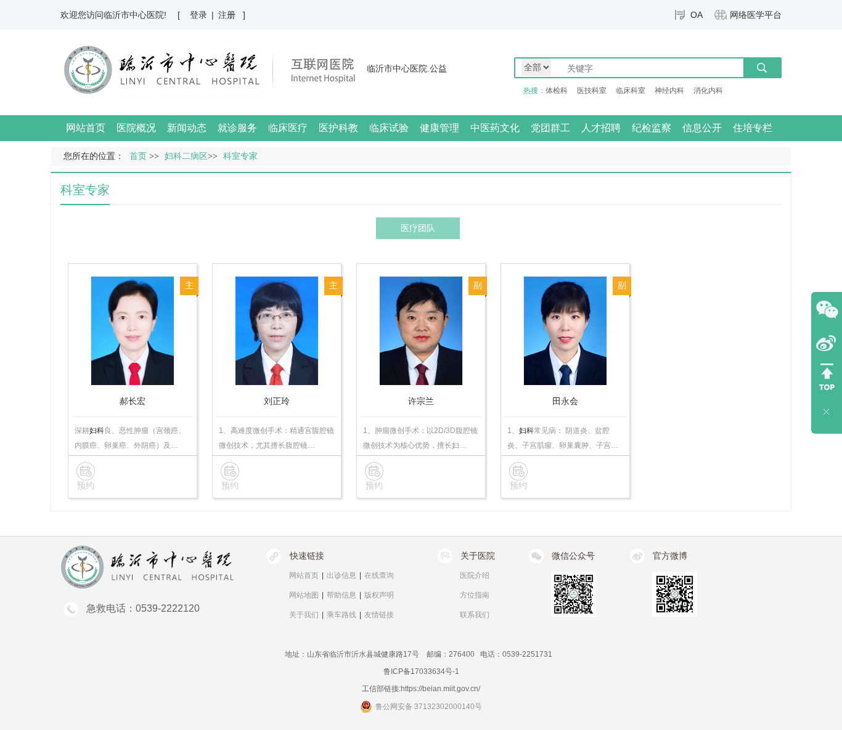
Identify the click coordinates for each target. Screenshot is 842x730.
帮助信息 (341, 595)
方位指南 (474, 595)
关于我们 (304, 614)
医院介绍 (474, 575)
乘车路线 (341, 614)
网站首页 (85, 128)
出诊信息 (341, 575)
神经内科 (669, 90)
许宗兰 (421, 401)
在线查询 (379, 575)
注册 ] (231, 15)
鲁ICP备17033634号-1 (421, 671)
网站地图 (304, 595)
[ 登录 (192, 15)
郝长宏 (132, 401)
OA (696, 15)
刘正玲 (277, 401)
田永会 (565, 401)
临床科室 (630, 90)
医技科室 (592, 90)
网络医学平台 (756, 15)
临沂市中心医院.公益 (407, 68)
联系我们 (474, 614)
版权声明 (379, 595)
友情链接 (379, 614)
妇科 (96, 430)
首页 (138, 156)
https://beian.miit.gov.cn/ (440, 688)
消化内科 (708, 90)
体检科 (557, 90)
